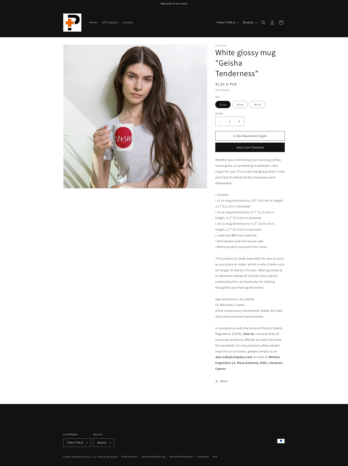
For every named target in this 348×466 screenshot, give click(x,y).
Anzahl (219, 113)
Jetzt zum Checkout (250, 147)
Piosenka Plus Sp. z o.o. (84, 456)
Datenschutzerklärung (153, 456)
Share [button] (223, 381)
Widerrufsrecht (130, 456)
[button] (263, 22)
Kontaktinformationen (181, 456)
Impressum (203, 456)
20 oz (257, 104)
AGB (215, 456)
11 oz (223, 104)
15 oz (240, 104)
